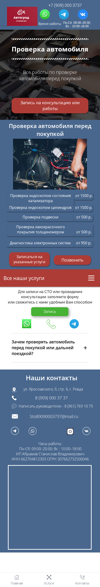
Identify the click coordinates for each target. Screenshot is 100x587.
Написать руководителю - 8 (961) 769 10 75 (56, 406)
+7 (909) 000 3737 (65, 5)
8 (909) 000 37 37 (51, 398)
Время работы (49, 24)
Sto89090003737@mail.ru (54, 416)
